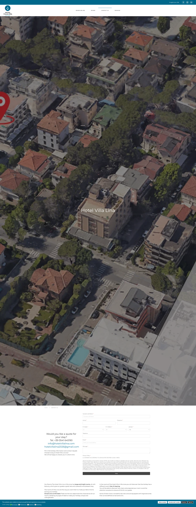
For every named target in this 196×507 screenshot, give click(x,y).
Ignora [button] (190, 502)
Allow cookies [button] (162, 502)
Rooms (93, 10)
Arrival (85, 420)
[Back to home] (7, 10)
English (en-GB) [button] (174, 2)
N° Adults (85, 426)
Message (85, 446)
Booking (117, 10)
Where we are (80, 10)
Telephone (85, 433)
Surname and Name (88, 413)
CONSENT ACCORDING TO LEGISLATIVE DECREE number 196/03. (102, 457)
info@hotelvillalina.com (61, 443)
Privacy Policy (87, 455)
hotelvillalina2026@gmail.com (61, 446)
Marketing (38, 504)
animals (131, 426)
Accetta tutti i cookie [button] (174, 502)
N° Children (109, 426)
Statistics (31, 504)
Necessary (14, 504)
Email (84, 440)
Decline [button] (184, 502)
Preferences (23, 504)
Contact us (105, 10)
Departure (120, 420)
